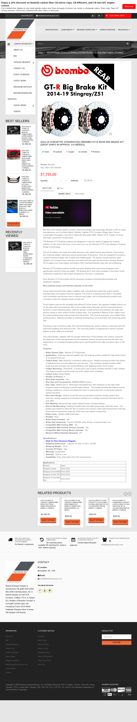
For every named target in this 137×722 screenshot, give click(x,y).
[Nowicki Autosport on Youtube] (45, 591)
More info (65, 194)
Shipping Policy (44, 652)
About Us (9, 636)
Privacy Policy (43, 644)
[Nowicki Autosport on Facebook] (40, 591)
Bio (7, 640)
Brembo (51, 164)
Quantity (43, 181)
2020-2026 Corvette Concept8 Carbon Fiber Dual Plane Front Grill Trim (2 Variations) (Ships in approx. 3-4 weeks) (28, 159)
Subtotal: (74, 181)
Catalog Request (12, 644)
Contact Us (10, 648)
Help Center (42, 640)
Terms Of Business (45, 656)
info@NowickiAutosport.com (48, 16)
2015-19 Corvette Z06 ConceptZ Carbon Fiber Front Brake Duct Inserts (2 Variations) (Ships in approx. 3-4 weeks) (73, 505)
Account (41, 636)
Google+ (71, 152)
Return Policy (43, 648)
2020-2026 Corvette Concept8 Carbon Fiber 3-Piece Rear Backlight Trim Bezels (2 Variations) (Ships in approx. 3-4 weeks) (26, 207)
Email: (42, 575)
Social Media (11, 669)
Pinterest (96, 152)
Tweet (46, 152)
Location (43, 567)
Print (61, 188)
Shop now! (129, 6)
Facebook (58, 152)
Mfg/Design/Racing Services (17, 664)
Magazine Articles (12, 660)
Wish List (41, 664)
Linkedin (83, 152)
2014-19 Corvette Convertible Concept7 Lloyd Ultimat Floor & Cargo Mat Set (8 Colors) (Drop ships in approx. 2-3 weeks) (121, 505)
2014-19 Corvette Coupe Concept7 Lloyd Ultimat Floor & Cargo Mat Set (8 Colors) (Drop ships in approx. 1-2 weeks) (97, 504)
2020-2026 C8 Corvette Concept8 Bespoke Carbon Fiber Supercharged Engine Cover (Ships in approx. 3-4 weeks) (28, 134)
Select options (48, 520)
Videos (8, 673)
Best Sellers (17, 121)
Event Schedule (12, 652)
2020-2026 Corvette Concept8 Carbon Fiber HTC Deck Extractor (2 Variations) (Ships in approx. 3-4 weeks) (28, 184)
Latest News (10, 656)
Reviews (79, 194)
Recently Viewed (14, 233)
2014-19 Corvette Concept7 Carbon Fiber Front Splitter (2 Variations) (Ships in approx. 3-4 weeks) (49, 504)
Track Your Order (44, 660)
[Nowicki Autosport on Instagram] (50, 591)
